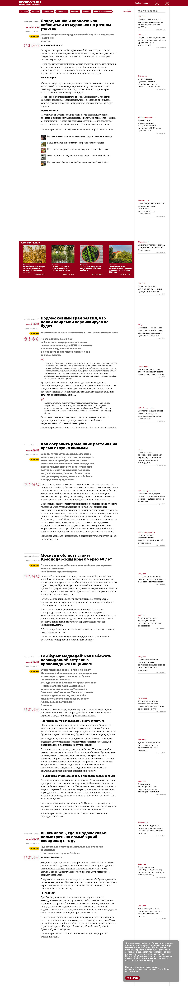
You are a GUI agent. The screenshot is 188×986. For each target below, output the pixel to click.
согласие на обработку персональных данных (148, 952)
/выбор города (141, 3)
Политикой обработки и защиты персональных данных (148, 957)
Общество (35, 22)
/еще (125, 11)
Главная (28, 22)
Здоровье (35, 319)
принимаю (132, 977)
